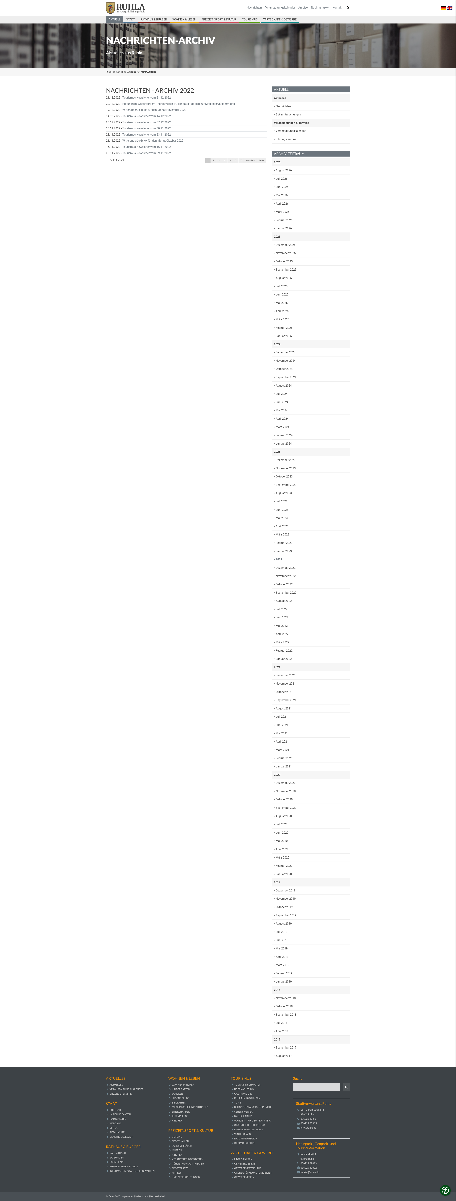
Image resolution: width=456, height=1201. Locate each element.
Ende (261, 160)
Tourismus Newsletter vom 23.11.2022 (146, 134)
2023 (277, 451)
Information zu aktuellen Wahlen (132, 1171)
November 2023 (286, 468)
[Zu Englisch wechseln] (449, 7)
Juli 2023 (281, 501)
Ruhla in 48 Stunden (247, 1098)
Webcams (115, 1123)
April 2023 (282, 526)
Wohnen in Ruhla (183, 1084)
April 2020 (282, 849)
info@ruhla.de (308, 1127)
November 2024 (286, 360)
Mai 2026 (282, 195)
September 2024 (286, 377)
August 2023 (284, 493)
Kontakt (337, 7)
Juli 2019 (281, 932)
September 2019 (286, 915)
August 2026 (284, 170)
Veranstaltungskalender (280, 7)
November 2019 (286, 898)
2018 (277, 990)
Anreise (303, 7)
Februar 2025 (284, 327)
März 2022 (282, 642)
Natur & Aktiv (243, 1116)
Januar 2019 (284, 981)
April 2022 (282, 634)
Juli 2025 (281, 286)
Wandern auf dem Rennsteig (252, 1120)
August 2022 (284, 601)
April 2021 (282, 741)
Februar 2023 (284, 543)
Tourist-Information (247, 1084)
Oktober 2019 (284, 907)
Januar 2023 (284, 551)
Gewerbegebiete (244, 1163)
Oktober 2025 (284, 261)
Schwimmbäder (182, 1145)
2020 (277, 775)
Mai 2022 (282, 625)
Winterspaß (242, 1134)
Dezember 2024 (286, 352)
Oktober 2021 (284, 692)
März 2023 (282, 534)
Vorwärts (250, 160)
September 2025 (286, 269)
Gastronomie (243, 1093)
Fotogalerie (118, 1118)
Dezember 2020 (286, 783)
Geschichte (117, 1132)
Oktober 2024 (284, 369)
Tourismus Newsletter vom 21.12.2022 (146, 97)
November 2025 (286, 253)
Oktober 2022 (284, 584)
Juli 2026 (281, 178)
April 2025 (282, 311)
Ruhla (109, 72)
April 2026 (282, 203)
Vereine (177, 1136)
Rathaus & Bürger (154, 19)
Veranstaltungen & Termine (291, 123)
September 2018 (286, 1014)
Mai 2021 (282, 733)
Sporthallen (180, 1141)
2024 (277, 344)
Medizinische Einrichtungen (190, 1107)
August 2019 (284, 923)
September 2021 (286, 700)
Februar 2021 (284, 758)
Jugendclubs (180, 1098)
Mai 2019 (282, 948)
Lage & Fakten (243, 1159)
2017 (277, 1039)
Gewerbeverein (244, 1177)
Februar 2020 (284, 865)
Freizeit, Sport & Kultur (219, 19)
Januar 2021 (284, 766)
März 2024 (282, 427)
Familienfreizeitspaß (248, 1129)
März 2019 (282, 965)
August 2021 (284, 708)
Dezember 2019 (286, 890)
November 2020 (286, 791)
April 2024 (282, 418)
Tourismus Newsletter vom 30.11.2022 (146, 128)
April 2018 (282, 1031)
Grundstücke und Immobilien (253, 1172)
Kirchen (177, 1120)
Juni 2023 (282, 509)
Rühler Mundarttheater (188, 1163)
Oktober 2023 (284, 476)
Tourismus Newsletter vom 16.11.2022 (146, 147)
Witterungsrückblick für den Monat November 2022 (154, 110)
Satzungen (117, 1157)
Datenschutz (141, 1196)
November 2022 (286, 576)
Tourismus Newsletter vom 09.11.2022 (146, 153)
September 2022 (286, 592)
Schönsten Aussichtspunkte (253, 1107)
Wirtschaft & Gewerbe (280, 19)
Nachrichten (254, 7)
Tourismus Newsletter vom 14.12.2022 (146, 116)
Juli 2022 (281, 609)
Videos (114, 1127)
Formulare (117, 1162)
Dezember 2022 (286, 567)
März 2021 (282, 750)
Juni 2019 (282, 940)
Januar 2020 (284, 874)
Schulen (177, 1093)
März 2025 (282, 319)
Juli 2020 (281, 824)
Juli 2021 (281, 716)
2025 (277, 236)
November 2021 (286, 683)
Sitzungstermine (286, 139)
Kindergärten (181, 1089)
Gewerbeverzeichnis (247, 1168)
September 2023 (286, 485)
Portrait (115, 1109)
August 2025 (284, 278)
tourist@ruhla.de (309, 1172)
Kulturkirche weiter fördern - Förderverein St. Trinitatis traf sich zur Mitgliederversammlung (178, 103)
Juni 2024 (282, 402)
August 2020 (284, 816)
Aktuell (115, 19)
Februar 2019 (284, 973)
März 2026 (282, 211)
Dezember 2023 (286, 460)
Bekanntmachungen (288, 114)
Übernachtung (244, 1089)
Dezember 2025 (286, 245)
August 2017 (284, 1056)
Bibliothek (179, 1102)
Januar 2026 (284, 228)
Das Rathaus (118, 1153)
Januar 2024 (284, 443)
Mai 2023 (282, 518)
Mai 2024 (282, 410)
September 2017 (286, 1047)
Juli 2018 (281, 1023)
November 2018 (286, 998)
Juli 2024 (281, 393)
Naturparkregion (245, 1138)
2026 (277, 162)
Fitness (177, 1172)
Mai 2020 (282, 841)
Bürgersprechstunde (124, 1166)
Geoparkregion (244, 1143)
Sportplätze (180, 1168)
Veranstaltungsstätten (187, 1159)
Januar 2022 (284, 659)
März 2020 (282, 857)
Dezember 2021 (286, 675)
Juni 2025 (282, 294)
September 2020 (286, 807)
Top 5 (237, 1102)
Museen (177, 1150)
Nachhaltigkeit (320, 7)
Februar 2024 (284, 435)
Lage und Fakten (120, 1114)
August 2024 (284, 385)
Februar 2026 (284, 220)
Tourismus (250, 19)
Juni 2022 (282, 617)
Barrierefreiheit (157, 1196)
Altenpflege (180, 1116)
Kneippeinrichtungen (186, 1177)
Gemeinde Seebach (121, 1136)
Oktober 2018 (284, 1006)
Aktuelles (131, 72)
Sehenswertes (243, 1111)
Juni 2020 (282, 832)
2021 (277, 667)
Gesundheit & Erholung (249, 1125)
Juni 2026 (282, 187)
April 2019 (282, 957)
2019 (277, 882)
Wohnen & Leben (184, 19)
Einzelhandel (181, 1111)
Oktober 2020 (284, 799)
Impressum (127, 1196)
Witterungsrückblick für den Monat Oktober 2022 (152, 140)
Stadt (130, 19)
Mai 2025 (282, 303)
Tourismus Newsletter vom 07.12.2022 (146, 122)
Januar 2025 (284, 336)
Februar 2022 (284, 650)
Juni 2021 (282, 725)
